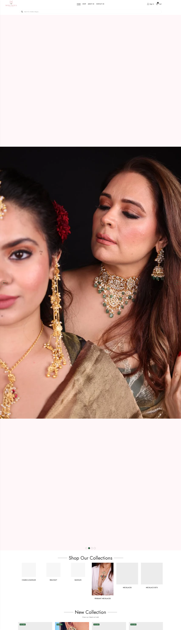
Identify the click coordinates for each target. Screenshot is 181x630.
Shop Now (90, 286)
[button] (4, 283)
